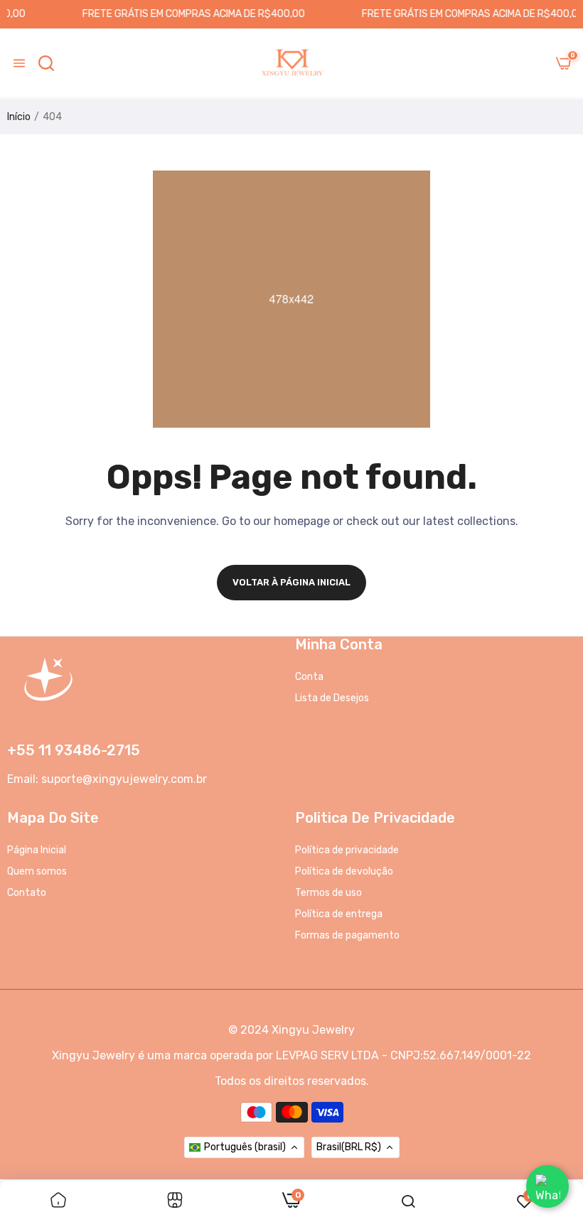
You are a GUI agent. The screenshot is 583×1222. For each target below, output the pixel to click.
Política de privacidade (347, 850)
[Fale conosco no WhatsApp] (547, 1186)
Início (19, 117)
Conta (309, 677)
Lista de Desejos (332, 698)
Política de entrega (339, 914)
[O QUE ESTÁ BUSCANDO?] (46, 63)
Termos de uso (328, 893)
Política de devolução (344, 871)
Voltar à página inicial (291, 582)
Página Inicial (36, 850)
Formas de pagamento (347, 935)
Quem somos (37, 871)
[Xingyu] (291, 63)
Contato (26, 893)
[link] (58, 1201)
